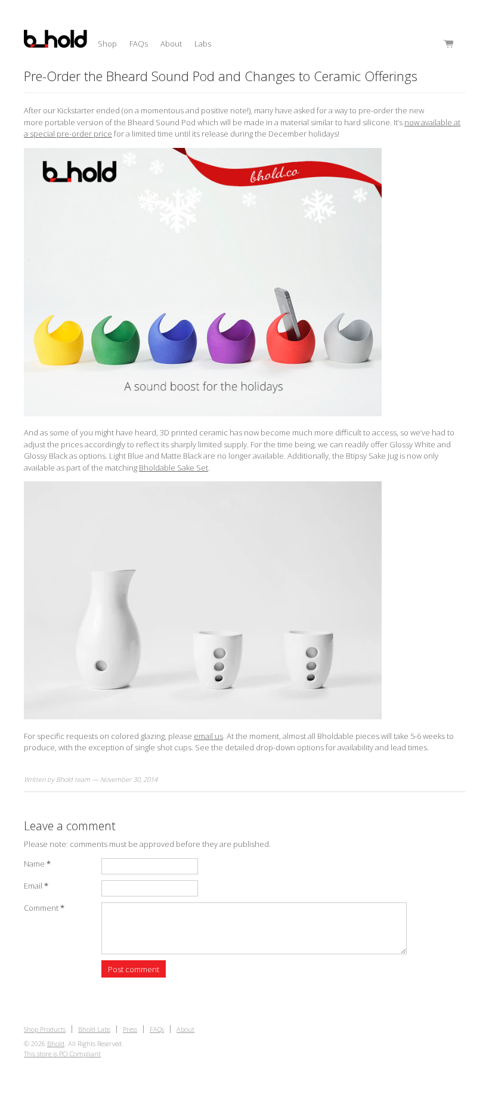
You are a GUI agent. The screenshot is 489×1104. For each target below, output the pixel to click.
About (171, 43)
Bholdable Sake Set (173, 467)
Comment (44, 907)
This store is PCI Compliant (62, 1053)
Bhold (55, 1043)
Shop (107, 43)
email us (208, 736)
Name (37, 863)
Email (36, 885)
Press (130, 1029)
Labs (202, 43)
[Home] (55, 41)
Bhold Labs (94, 1029)
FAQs (138, 43)
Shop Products (45, 1029)
